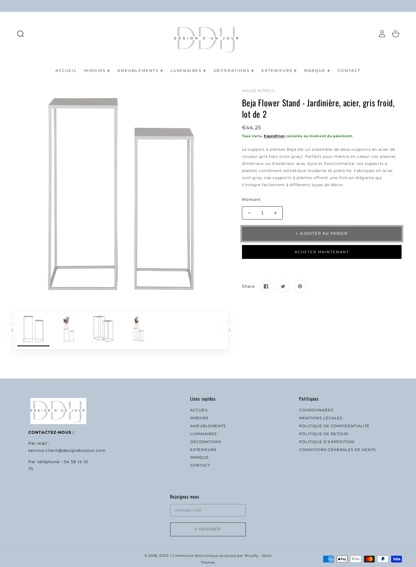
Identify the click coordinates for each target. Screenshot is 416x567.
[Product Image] (121, 194)
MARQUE (199, 457)
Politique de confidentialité (334, 426)
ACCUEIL (199, 410)
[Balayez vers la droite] (229, 330)
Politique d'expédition (327, 441)
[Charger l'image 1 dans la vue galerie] (33, 330)
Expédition (274, 136)
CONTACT (200, 465)
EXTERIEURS (203, 449)
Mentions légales (320, 418)
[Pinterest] (300, 286)
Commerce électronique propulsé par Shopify (215, 556)
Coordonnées (316, 410)
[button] (20, 33)
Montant (251, 199)
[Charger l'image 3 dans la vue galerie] (103, 330)
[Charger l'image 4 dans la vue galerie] (138, 330)
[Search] (20, 33)
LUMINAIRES (203, 433)
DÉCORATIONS (205, 441)
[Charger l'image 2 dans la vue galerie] (68, 330)
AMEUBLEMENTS (208, 426)
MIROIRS (199, 418)
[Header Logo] (207, 33)
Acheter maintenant (322, 252)
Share (248, 286)
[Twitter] (283, 286)
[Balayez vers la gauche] (12, 330)
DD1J (164, 556)
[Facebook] (266, 286)
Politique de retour (323, 433)
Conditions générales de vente (337, 449)
